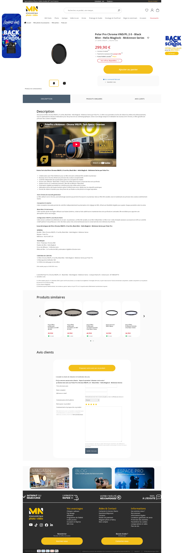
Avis (139, 99)
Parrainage (71, 513)
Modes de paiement (106, 517)
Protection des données (139, 520)
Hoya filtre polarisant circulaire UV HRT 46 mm (53, 327)
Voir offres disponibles (109, 61)
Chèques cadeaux (73, 511)
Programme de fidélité (75, 517)
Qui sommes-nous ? (138, 511)
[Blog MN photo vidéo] (92, 478)
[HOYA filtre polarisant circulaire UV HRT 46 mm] (53, 313)
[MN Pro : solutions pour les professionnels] (134, 478)
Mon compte (103, 522)
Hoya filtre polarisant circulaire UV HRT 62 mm (72, 327)
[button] (90, 341)
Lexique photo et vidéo (139, 524)
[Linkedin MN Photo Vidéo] (51, 525)
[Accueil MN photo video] (34, 11)
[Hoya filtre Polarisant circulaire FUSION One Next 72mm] (92, 313)
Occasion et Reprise (74, 522)
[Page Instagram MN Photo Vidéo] (41, 525)
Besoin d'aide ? (153, 1)
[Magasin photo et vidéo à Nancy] (49, 478)
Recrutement (135, 513)
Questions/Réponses (106, 513)
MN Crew (70, 524)
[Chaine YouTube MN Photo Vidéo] (31, 524)
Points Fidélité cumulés (104, 56)
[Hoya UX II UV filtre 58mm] (112, 313)
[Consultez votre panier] (157, 10)
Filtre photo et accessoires (41, 23)
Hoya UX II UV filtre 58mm (110, 325)
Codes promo (72, 520)
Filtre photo (55, 23)
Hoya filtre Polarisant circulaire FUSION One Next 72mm (92, 327)
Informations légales (138, 515)
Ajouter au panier (128, 69)
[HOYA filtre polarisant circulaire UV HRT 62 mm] (73, 313)
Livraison (102, 515)
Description (46, 99)
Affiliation (70, 515)
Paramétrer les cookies (139, 522)
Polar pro (64, 23)
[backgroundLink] (11, 276)
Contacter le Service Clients (108, 511)
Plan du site (135, 526)
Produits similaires (94, 99)
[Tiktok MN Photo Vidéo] (36, 525)
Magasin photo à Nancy (107, 520)
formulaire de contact (78, 414)
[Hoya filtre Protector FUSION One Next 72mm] (131, 313)
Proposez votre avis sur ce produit (92, 368)
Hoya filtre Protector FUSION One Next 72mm (130, 326)
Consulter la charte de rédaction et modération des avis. (73, 377)
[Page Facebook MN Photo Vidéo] (46, 525)
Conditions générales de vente (141, 517)
